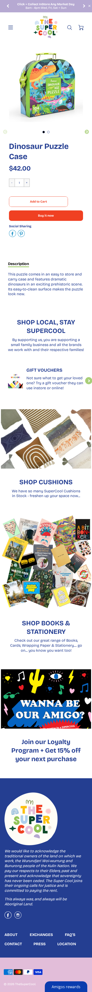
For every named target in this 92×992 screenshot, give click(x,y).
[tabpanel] (43, 132)
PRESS (39, 944)
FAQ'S (70, 934)
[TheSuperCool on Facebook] (8, 917)
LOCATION (66, 944)
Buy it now (46, 215)
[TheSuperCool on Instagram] (17, 917)
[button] (38, 201)
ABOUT (10, 934)
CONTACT (13, 944)
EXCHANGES (41, 934)
